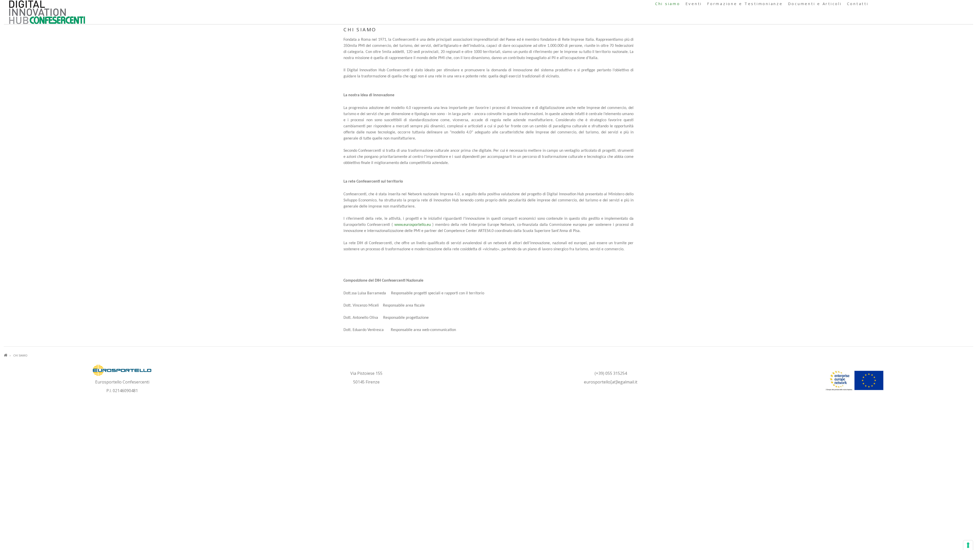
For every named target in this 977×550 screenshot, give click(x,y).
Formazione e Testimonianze (745, 3)
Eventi (693, 3)
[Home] (47, 11)
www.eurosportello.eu (412, 225)
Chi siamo (667, 3)
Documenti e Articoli (815, 3)
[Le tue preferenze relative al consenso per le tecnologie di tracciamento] (968, 545)
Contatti (858, 3)
